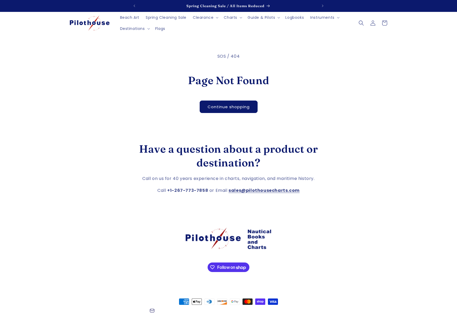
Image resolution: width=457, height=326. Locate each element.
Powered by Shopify (130, 311)
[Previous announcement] (134, 6)
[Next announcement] (322, 6)
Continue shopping (229, 107)
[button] (205, 17)
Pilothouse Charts (98, 311)
